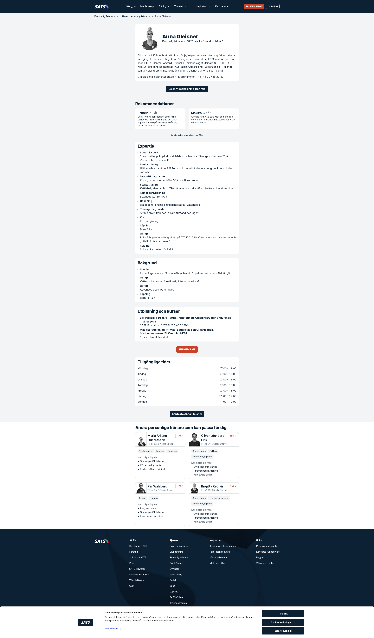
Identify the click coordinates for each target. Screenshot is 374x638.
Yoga (172, 585)
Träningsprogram (178, 603)
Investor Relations (139, 574)
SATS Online (176, 597)
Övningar (174, 568)
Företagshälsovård (220, 551)
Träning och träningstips (223, 546)
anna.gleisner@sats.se (160, 76)
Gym (131, 585)
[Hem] (101, 6)
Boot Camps (176, 563)
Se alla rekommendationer (187, 135)
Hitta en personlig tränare (135, 16)
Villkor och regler (265, 563)
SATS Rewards (137, 568)
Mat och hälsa (217, 563)
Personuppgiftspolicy (267, 546)
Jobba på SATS (137, 557)
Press (132, 563)
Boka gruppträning (179, 546)
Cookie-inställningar (281, 622)
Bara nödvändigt (283, 631)
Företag (133, 551)
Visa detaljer (111, 628)
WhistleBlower (137, 580)
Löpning (174, 591)
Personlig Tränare (104, 16)
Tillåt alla (283, 613)
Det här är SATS (138, 546)
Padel (173, 580)
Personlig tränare (179, 557)
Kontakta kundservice (268, 551)
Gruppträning (176, 551)
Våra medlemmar (218, 557)
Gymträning (176, 574)
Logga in (260, 557)
